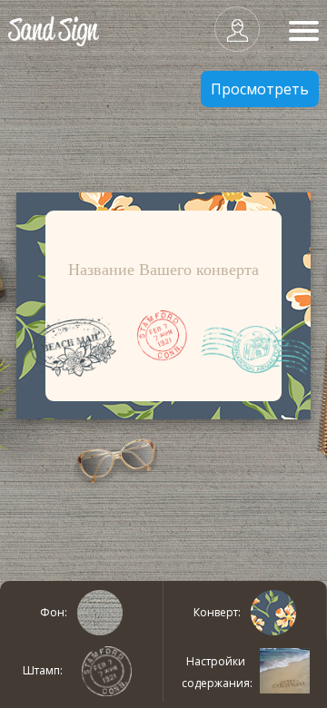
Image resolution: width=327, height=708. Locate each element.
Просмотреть (260, 89)
